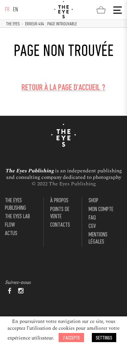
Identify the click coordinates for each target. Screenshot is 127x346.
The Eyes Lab (17, 217)
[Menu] (116, 10)
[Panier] (101, 10)
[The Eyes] (63, 10)
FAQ (92, 218)
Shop (93, 201)
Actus (11, 234)
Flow (10, 225)
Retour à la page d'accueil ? (63, 88)
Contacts (60, 225)
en (15, 10)
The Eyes (13, 24)
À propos (59, 201)
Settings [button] (104, 338)
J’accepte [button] (71, 338)
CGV (92, 226)
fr (7, 10)
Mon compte (101, 209)
